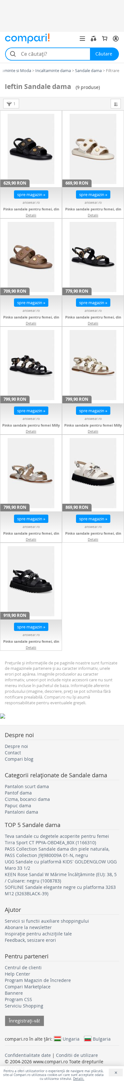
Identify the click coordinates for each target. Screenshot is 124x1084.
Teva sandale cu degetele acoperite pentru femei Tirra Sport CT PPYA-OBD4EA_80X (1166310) (57, 839)
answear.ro (31, 203)
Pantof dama (18, 793)
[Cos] (104, 38)
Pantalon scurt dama (27, 786)
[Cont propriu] (116, 38)
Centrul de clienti (23, 967)
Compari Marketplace (28, 987)
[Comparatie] (93, 38)
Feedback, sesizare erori (30, 940)
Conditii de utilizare (77, 1055)
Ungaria (71, 1039)
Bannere (14, 993)
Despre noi (16, 746)
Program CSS (18, 999)
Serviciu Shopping (24, 1006)
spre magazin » (31, 194)
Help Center (17, 974)
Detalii (31, 215)
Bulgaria (102, 1039)
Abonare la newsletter (28, 927)
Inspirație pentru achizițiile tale (38, 934)
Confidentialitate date (28, 1055)
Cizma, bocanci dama (27, 799)
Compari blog (19, 759)
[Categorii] (82, 38)
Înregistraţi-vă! (24, 1021)
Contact (13, 753)
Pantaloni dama (21, 812)
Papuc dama (18, 805)
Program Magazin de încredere (38, 980)
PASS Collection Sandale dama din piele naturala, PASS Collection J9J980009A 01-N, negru (57, 852)
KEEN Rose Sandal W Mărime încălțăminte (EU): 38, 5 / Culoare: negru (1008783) (61, 877)
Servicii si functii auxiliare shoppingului (47, 921)
